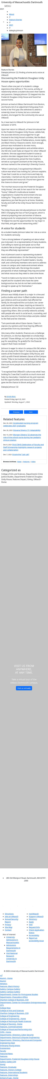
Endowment (5, 1048)
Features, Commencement (11, 1027)
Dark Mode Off (24, 967)
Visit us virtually (24, 688)
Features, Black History (9, 986)
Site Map (8, 927)
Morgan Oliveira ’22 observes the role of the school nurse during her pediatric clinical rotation (22, 437)
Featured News (6, 1053)
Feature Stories (15, 19)
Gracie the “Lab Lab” (20, 454)
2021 (11, 25)
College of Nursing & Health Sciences (15, 1021)
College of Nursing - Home (11, 1024)
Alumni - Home (6, 978)
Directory (33, 919)
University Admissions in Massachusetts (12, 940)
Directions (9, 914)
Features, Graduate (8, 1067)
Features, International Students (13, 1072)
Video (33, 462)
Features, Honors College (10, 1070)
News (19, 462)
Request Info (34, 927)
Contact (8, 930)
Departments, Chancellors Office (14, 997)
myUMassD (34, 914)
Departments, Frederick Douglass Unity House (19, 1059)
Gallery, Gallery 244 (8, 1062)
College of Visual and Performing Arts (16, 1029)
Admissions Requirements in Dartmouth (13, 948)
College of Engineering (9, 1016)
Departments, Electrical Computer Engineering (20, 1037)
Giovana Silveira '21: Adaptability (26, 430)
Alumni (3, 981)
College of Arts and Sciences (12, 1010)
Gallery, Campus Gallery (10, 989)
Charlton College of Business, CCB (14, 1000)
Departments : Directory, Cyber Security (16, 1035)
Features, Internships (9, 1075)
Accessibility (34, 935)
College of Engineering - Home (13, 1018)
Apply (31, 922)
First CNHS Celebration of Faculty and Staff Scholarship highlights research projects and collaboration (23, 447)
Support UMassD (36, 916)
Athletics (3, 983)
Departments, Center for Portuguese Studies (19, 994)
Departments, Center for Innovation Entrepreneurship (23, 1002)
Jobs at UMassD (11, 916)
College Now (5, 1008)
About (11, 14)
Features (26, 462)
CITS (2, 1005)
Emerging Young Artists (10, 1045)
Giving (2, 1064)
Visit (30, 924)
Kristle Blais (11, 397)
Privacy (8, 924)
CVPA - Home (5, 1032)
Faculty (3, 1051)
